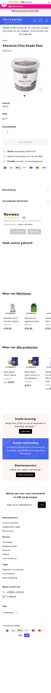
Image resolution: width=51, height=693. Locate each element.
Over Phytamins (9, 558)
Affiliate (5, 554)
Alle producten (27, 347)
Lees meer (25, 431)
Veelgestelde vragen (11, 527)
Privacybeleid (8, 573)
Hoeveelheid (9, 126)
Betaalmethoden (9, 546)
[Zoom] (40, 89)
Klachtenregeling (9, 578)
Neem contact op (25, 475)
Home (4, 40)
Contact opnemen (10, 523)
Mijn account (8, 531)
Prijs (4, 113)
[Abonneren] (42, 505)
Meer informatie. (25, 224)
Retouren (6, 550)
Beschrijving (9, 189)
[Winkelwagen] (40, 20)
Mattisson (7, 50)
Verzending (7, 542)
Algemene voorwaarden (12, 569)
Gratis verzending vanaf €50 (25, 11)
